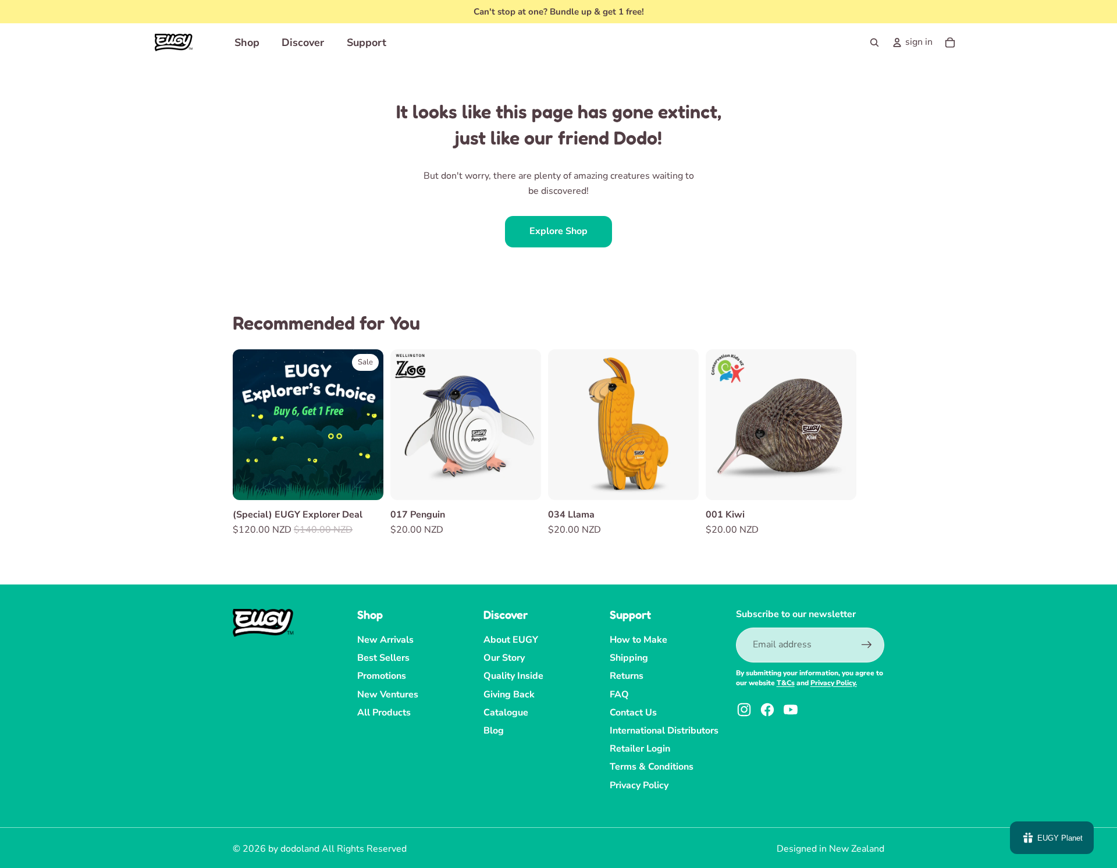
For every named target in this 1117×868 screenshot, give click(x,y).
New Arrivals (385, 639)
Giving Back (509, 694)
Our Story (504, 657)
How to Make (638, 639)
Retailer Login (640, 748)
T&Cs (786, 683)
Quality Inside (513, 675)
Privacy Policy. (833, 683)
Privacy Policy (639, 785)
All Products (384, 712)
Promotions (381, 675)
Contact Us (633, 712)
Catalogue (505, 712)
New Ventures (387, 694)
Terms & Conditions (651, 766)
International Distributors (664, 730)
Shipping (629, 657)
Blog (493, 730)
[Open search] (874, 42)
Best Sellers (383, 657)
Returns (626, 675)
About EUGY (510, 639)
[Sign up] (867, 645)
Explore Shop (558, 231)
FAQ (619, 694)
